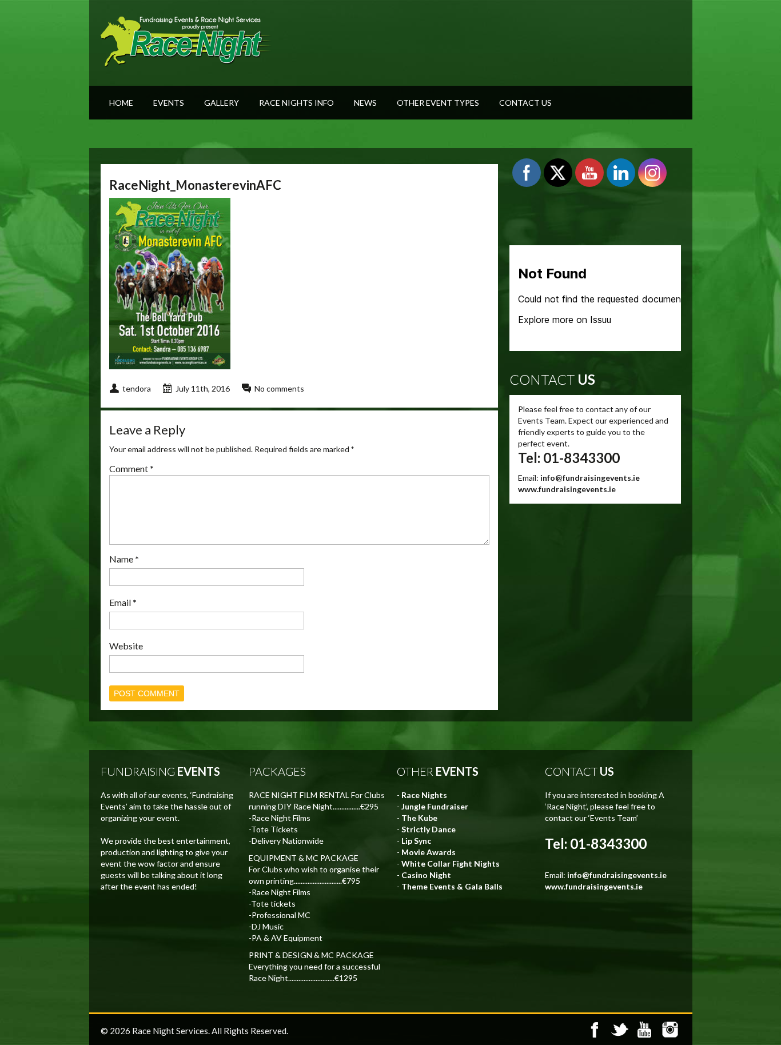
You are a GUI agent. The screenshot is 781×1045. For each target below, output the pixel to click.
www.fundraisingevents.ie (567, 489)
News (365, 102)
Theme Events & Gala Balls (452, 886)
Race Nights (424, 795)
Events (168, 102)
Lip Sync (416, 840)
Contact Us (525, 102)
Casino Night (426, 875)
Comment (131, 468)
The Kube (419, 818)
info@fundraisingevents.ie (590, 477)
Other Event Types (438, 102)
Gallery (221, 102)
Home (121, 102)
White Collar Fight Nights (450, 863)
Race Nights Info (296, 102)
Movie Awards (428, 852)
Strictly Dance (428, 829)
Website (126, 645)
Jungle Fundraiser (434, 806)
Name (124, 558)
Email (123, 602)
